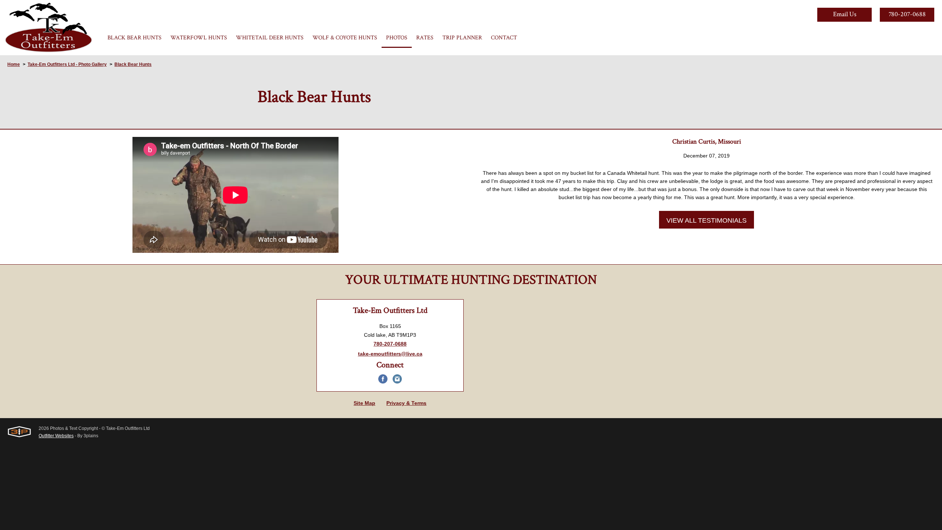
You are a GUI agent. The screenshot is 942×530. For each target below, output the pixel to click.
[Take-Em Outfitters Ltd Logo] (48, 27)
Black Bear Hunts (133, 64)
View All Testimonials (706, 220)
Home (13, 64)
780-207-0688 (907, 14)
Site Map (364, 403)
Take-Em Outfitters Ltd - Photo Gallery (67, 64)
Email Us (844, 14)
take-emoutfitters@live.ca (390, 354)
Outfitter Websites (56, 435)
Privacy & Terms (406, 403)
